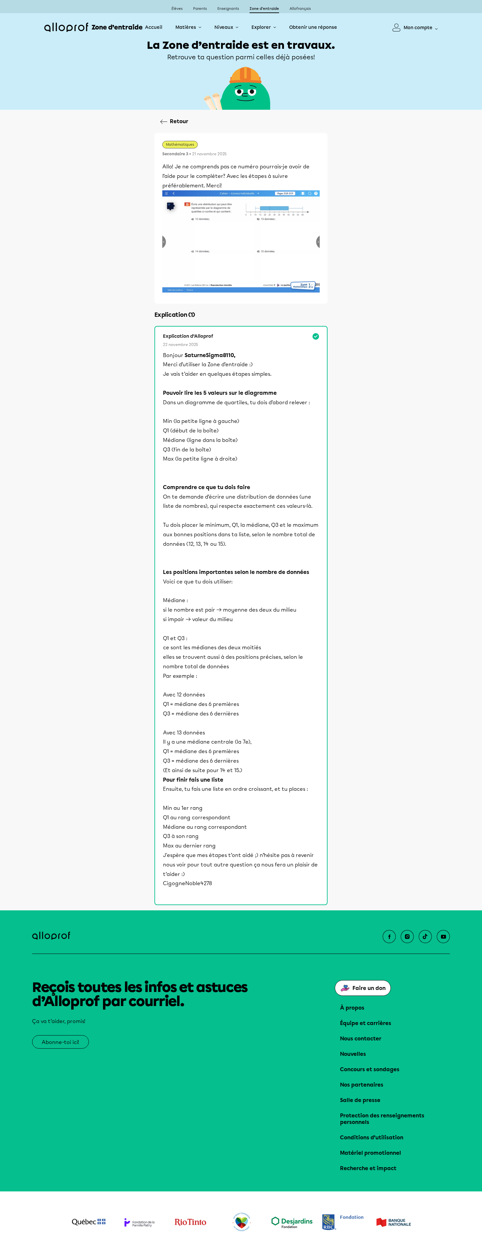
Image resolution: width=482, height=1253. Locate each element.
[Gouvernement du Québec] (88, 1222)
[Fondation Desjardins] (291, 1222)
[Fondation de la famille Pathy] (139, 1222)
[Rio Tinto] (190, 1222)
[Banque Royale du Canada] (342, 1222)
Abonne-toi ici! (60, 1042)
